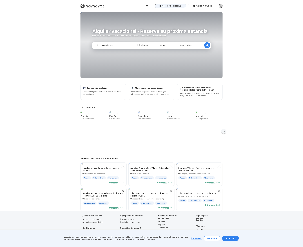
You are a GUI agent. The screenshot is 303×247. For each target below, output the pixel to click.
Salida (162, 45)
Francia (161, 221)
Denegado (212, 238)
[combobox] (115, 45)
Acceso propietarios (91, 219)
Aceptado (230, 238)
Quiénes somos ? (128, 219)
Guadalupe (163, 227)
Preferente (196, 238)
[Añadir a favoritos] (123, 166)
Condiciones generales (130, 222)
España (161, 224)
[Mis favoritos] (147, 6)
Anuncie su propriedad (92, 222)
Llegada (144, 45)
